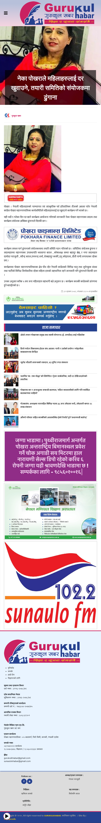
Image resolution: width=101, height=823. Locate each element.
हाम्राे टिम (11, 675)
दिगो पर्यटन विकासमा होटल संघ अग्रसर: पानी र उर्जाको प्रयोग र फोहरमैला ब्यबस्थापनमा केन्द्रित (51, 350)
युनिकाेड (11, 668)
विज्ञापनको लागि (14, 678)
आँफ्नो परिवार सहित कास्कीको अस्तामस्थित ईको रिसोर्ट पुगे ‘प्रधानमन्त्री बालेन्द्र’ (53, 417)
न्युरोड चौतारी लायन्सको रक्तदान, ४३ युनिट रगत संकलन (44, 362)
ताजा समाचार (51, 327)
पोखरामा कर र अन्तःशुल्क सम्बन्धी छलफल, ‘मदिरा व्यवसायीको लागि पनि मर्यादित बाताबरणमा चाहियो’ (55, 391)
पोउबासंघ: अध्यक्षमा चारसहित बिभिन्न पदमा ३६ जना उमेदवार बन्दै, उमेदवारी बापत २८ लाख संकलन (56, 405)
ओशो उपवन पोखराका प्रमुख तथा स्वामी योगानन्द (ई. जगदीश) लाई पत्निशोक (52, 335)
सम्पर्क (10, 671)
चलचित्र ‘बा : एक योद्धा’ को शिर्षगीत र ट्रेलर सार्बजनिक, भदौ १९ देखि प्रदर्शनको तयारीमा (53, 377)
